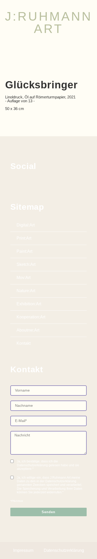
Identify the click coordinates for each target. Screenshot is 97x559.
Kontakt (24, 343)
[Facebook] (14, 183)
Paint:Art (24, 251)
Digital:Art (26, 225)
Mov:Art (24, 277)
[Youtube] (38, 183)
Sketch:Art (26, 264)
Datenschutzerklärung (64, 550)
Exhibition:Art (29, 304)
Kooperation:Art (31, 317)
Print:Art (24, 238)
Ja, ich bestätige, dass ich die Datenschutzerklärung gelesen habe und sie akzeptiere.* (48, 465)
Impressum (23, 550)
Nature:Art (26, 291)
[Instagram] (26, 183)
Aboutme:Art (28, 330)
